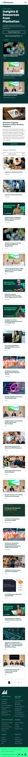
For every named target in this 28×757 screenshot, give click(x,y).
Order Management (6, 714)
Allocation (3, 730)
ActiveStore (4, 701)
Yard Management (19, 712)
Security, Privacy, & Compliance (8, 751)
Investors (3, 741)
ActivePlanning (5, 724)
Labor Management (19, 714)
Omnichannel (4, 699)
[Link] (19, 754)
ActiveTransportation (20, 706)
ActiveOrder (4, 703)
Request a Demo (18, 739)
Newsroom (4, 739)
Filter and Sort (12, 154)
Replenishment (5, 728)
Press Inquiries (18, 741)
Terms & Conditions (12, 749)
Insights (17, 724)
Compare (17, 726)
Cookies (19, 749)
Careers (3, 737)
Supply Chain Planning (6, 722)
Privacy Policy (4, 749)
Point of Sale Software (6, 705)
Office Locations (18, 743)
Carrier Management (20, 716)
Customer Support (19, 722)
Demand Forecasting (6, 726)
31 (18, 682)
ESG (2, 743)
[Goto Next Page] (21, 682)
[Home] (7, 2)
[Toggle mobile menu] (26, 2)
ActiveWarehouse (19, 700)
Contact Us (17, 737)
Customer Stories (19, 728)
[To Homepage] (4, 692)
